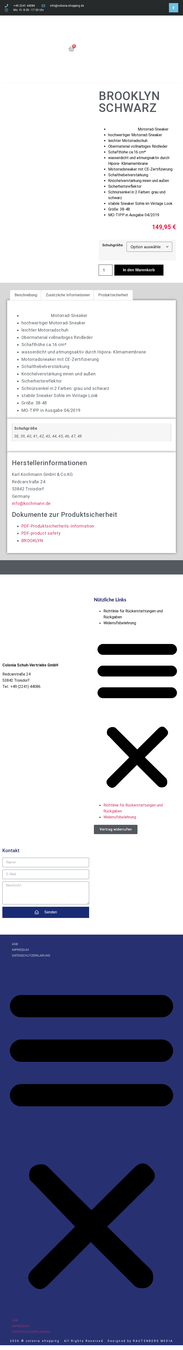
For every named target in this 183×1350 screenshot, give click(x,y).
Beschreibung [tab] (26, 295)
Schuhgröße (112, 245)
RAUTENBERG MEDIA (153, 1341)
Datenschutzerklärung (31, 955)
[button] (137, 714)
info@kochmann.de (31, 503)
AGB (15, 944)
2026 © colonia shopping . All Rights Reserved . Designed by (71, 1341)
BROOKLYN (32, 540)
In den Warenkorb (139, 270)
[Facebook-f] (173, 7)
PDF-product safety (41, 533)
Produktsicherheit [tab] (113, 295)
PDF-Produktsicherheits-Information (57, 526)
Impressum (20, 950)
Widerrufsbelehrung (119, 623)
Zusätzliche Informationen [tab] (68, 295)
